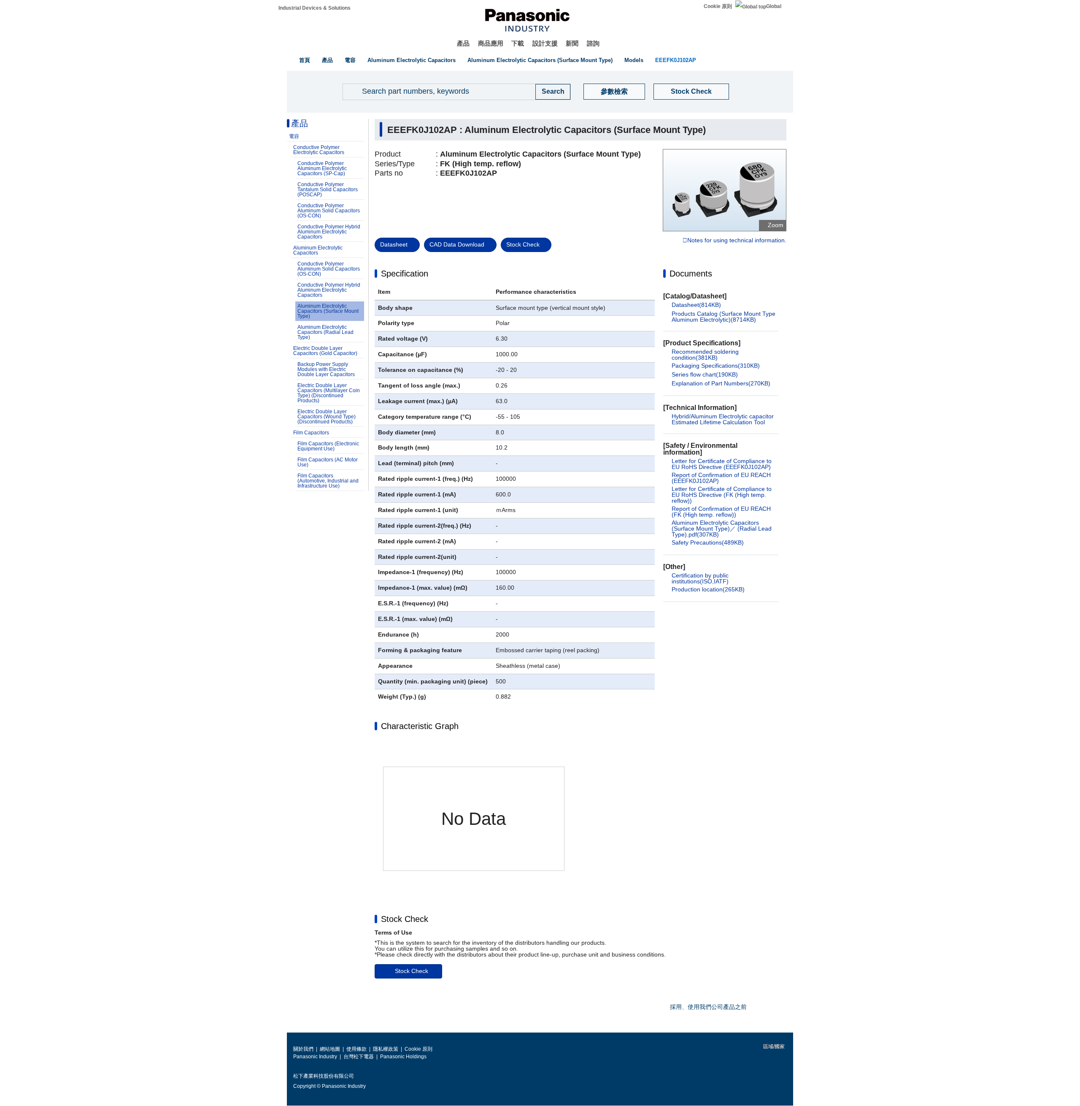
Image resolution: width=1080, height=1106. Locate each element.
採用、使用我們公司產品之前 (708, 1006)
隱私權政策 (385, 1049)
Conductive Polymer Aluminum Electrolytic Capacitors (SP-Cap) (322, 168)
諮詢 (593, 43)
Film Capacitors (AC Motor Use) (327, 462)
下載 (517, 43)
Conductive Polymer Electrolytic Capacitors (318, 149)
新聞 (572, 43)
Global (773, 6)
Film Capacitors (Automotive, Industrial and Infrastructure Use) (328, 481)
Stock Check (691, 91)
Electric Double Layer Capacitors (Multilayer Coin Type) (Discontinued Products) (328, 393)
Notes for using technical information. (736, 241)
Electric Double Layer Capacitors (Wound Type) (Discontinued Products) (326, 417)
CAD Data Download (456, 244)
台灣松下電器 (358, 1057)
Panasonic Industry (315, 1057)
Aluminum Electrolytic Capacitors (411, 60)
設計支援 (545, 43)
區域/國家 (773, 1046)
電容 (350, 60)
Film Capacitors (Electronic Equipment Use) (328, 446)
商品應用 (490, 43)
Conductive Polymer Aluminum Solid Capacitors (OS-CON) (328, 211)
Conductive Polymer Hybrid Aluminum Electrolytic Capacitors (328, 232)
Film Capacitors (311, 433)
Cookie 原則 (718, 6)
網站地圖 (330, 1049)
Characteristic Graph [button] (420, 726)
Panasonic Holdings (403, 1057)
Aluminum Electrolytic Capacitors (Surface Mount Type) (540, 60)
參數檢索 (614, 91)
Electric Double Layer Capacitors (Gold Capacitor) (325, 350)
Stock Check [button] (404, 919)
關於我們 (303, 1049)
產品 (463, 43)
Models (633, 60)
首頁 (304, 60)
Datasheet (394, 244)
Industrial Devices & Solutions (314, 8)
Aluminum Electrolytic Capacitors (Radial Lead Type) (325, 332)
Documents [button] (691, 273)
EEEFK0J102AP (675, 60)
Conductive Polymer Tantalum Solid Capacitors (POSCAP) (327, 190)
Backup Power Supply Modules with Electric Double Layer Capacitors (326, 369)
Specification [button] (404, 273)
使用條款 (356, 1049)
